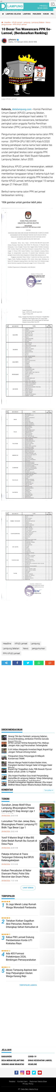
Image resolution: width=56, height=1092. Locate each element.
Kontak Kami (22, 1082)
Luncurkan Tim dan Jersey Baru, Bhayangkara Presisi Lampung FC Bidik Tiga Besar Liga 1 (19, 824)
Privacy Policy (28, 1084)
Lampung (27, 14)
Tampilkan (48, 790)
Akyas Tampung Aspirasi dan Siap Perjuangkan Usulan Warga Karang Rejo (21, 973)
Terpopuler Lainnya (28, 985)
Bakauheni (6, 1056)
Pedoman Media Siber (38, 1082)
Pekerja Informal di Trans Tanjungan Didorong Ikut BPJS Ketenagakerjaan (17, 857)
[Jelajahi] (52, 4)
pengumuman (6, 25)
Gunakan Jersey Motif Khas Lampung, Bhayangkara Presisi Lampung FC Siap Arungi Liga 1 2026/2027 (18, 809)
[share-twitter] (28, 663)
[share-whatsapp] (39, 663)
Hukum (46, 14)
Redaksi (12, 1082)
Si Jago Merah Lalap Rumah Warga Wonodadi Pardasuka (21, 906)
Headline (7, 22)
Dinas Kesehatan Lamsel (40, 1060)
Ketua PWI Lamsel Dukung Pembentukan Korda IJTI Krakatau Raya (20, 940)
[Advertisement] (28, 695)
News (48, 22)
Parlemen (37, 14)
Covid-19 (32, 1056)
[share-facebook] (17, 663)
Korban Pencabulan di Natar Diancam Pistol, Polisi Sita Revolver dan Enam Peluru (16, 873)
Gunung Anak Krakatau (12, 1064)
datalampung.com (22, 109)
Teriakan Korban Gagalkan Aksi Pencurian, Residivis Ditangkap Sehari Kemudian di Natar (22, 925)
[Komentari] (50, 663)
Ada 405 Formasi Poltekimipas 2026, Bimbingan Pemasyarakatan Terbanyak (21, 958)
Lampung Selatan (13, 14)
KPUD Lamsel (17, 22)
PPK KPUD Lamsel (20, 25)
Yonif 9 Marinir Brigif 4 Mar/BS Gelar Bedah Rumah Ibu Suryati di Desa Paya (19, 840)
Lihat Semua (28, 888)
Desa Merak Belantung (12, 1060)
